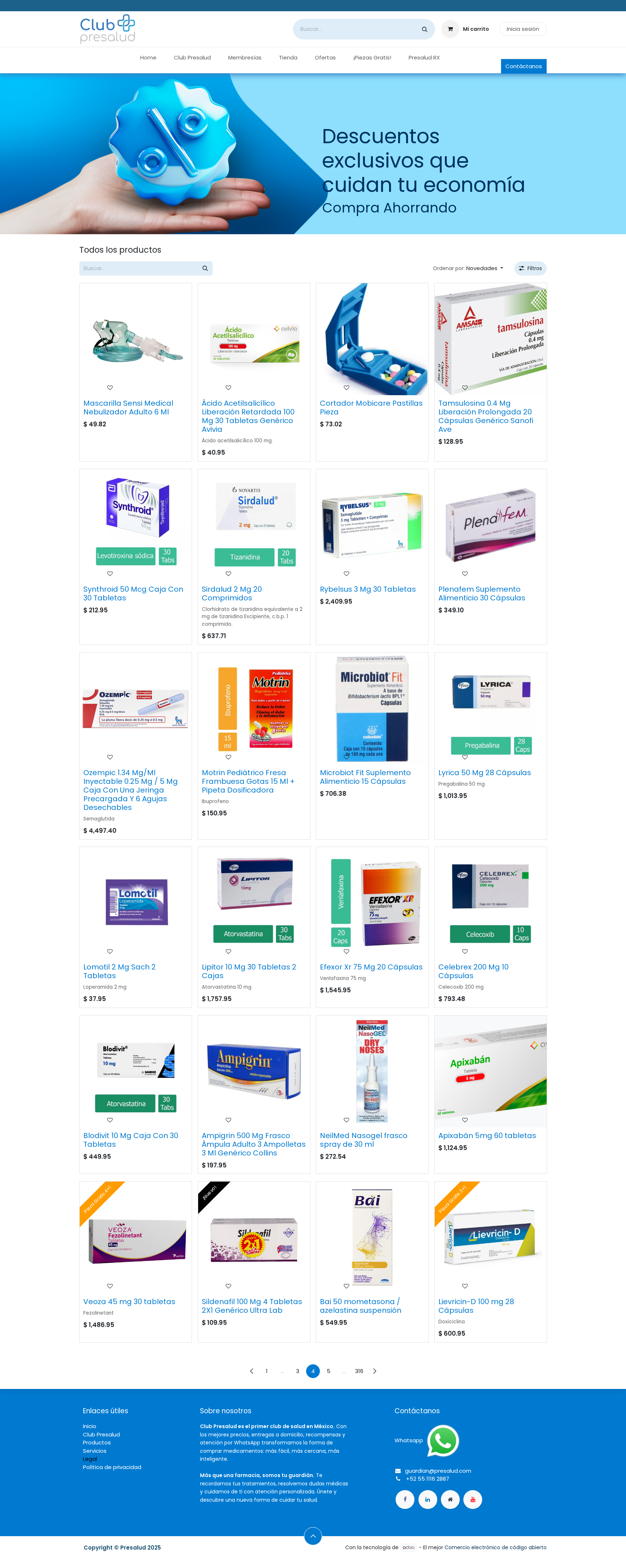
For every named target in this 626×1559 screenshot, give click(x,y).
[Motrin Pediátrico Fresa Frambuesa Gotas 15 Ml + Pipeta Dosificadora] (254, 709)
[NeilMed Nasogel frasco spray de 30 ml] (372, 1072)
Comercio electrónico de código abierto (496, 1547)
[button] (468, 268)
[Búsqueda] (424, 29)
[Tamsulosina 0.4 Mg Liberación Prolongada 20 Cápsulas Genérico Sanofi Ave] (491, 339)
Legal (90, 1459)
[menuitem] (148, 58)
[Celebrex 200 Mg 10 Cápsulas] (491, 903)
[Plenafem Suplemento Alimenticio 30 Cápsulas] (491, 525)
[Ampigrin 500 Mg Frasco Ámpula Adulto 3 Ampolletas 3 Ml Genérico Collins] (254, 1072)
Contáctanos (523, 66)
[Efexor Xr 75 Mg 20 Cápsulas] (372, 903)
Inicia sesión (523, 29)
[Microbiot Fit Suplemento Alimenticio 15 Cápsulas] (372, 709)
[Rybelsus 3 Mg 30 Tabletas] (372, 525)
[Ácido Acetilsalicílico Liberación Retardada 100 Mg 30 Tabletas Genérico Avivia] (254, 339)
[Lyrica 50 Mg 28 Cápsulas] (491, 709)
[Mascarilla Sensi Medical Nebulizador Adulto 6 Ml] (136, 339)
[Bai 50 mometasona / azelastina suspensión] (372, 1238)
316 (359, 1371)
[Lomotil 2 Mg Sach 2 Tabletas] (136, 903)
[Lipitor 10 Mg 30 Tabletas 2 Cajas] (254, 903)
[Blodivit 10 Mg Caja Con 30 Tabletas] (136, 1072)
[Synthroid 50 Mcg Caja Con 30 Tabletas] (136, 525)
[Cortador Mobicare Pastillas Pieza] (372, 339)
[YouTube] (472, 1499)
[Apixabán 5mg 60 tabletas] (491, 1072)
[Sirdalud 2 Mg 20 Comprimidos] (254, 525)
